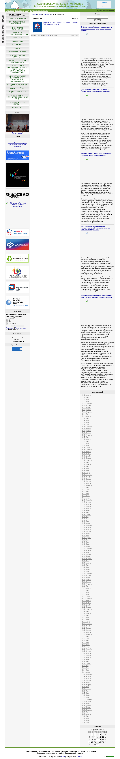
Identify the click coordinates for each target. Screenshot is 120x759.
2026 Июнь (85, 718)
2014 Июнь (85, 420)
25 (100, 742)
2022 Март (85, 611)
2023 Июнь (85, 643)
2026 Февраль (87, 710)
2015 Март (85, 437)
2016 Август (86, 473)
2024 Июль (86, 670)
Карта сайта (10, 11)
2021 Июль (86, 594)
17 (97, 739)
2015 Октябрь (86, 452)
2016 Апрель (86, 464)
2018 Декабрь (86, 531)
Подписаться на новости (39, 11)
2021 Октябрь (86, 601)
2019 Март (85, 536)
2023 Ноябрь (86, 653)
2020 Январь (86, 557)
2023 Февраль (87, 634)
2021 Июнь (85, 592)
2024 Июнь (85, 668)
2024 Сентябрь (87, 674)
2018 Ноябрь (86, 529)
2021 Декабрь (86, 605)
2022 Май (85, 615)
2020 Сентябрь (87, 573)
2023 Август (86, 647)
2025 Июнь (85, 693)
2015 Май (85, 441)
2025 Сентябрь (87, 699)
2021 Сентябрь (87, 599)
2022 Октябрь (86, 626)
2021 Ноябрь (86, 603)
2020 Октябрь (86, 575)
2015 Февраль (87, 435)
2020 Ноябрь (86, 578)
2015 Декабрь (86, 456)
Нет (10, 322)
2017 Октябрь (86, 502)
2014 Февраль (87, 412)
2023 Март (85, 636)
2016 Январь (86, 458)
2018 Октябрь (86, 527)
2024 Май (85, 666)
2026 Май (85, 716)
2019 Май (85, 540)
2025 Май (85, 691)
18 (100, 739)
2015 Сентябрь (87, 450)
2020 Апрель (86, 563)
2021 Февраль (87, 584)
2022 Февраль (87, 609)
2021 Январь (86, 582)
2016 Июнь (85, 468)
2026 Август (86, 722)
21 (89, 742)
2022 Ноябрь (86, 628)
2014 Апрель (86, 416)
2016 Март (85, 462)
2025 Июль (86, 695)
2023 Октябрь (86, 651)
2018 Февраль (87, 510)
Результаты (10, 328)
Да (9, 320)
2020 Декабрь (86, 580)
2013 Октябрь (86, 405)
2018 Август (86, 523)
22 (52, 14)
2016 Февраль (87, 460)
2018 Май (85, 517)
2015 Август (86, 447)
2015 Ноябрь (86, 454)
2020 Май (85, 565)
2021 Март (85, 586)
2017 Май (85, 492)
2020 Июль (86, 569)
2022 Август (86, 622)
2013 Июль (86, 401)
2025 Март (85, 687)
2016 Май (85, 466)
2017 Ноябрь (86, 504)
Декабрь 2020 (97, 730)
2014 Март (85, 414)
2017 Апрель (86, 489)
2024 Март (85, 661)
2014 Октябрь (86, 429)
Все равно (12, 324)
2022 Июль (86, 620)
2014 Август (86, 424)
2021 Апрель (86, 588)
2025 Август (86, 697)
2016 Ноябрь (86, 479)
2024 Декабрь (86, 680)
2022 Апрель (86, 613)
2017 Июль (86, 496)
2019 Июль (86, 544)
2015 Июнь (85, 443)
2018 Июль (86, 521)
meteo (104, 7)
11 (100, 737)
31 (97, 745)
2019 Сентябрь (87, 548)
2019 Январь (86, 533)
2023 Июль (86, 645)
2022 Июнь (85, 617)
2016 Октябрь (86, 477)
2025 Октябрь (86, 701)
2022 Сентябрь (87, 624)
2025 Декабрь (86, 706)
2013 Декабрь (86, 410)
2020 (40, 14)
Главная (34, 14)
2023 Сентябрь (87, 649)
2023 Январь (86, 632)
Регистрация (19, 11)
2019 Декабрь (86, 554)
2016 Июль (86, 471)
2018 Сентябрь (87, 525)
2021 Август (86, 596)
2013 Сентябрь (87, 403)
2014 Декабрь (86, 431)
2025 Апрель (86, 689)
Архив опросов (20, 328)
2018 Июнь (85, 519)
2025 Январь (86, 682)
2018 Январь (86, 508)
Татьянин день (17, 133)
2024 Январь (86, 657)
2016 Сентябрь (87, 475)
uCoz (63, 756)
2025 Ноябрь (86, 703)
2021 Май (85, 590)
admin (47, 35)
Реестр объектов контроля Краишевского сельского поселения (17, 144)
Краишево (104, 2)
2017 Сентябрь (87, 500)
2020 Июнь (85, 567)
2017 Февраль (87, 485)
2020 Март (85, 561)
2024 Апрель (86, 664)
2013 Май (85, 397)
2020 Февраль (87, 559)
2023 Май (85, 640)
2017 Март (85, 487)
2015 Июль (86, 445)
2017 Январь (86, 483)
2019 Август (86, 546)
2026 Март (85, 712)
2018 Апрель (86, 515)
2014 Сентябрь (87, 426)
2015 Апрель (86, 439)
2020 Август (86, 571)
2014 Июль (86, 422)
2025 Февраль (87, 685)
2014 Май (85, 418)
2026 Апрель (86, 714)
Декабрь (46, 14)
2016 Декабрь (86, 481)
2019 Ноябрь (86, 552)
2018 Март (85, 512)
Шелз (80, 756)
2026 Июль (86, 720)
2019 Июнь (85, 542)
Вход (27, 11)
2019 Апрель (86, 538)
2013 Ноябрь (86, 408)
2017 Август (86, 498)
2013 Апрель (86, 395)
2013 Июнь (85, 399)
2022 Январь (86, 607)
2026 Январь (86, 708)
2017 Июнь (85, 494)
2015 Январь (86, 433)
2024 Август (86, 672)
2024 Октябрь (86, 676)
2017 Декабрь (86, 506)
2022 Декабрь (86, 630)
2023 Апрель (86, 638)
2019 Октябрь (86, 550)
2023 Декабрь (86, 655)
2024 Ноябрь (86, 678)
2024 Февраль (87, 659)
